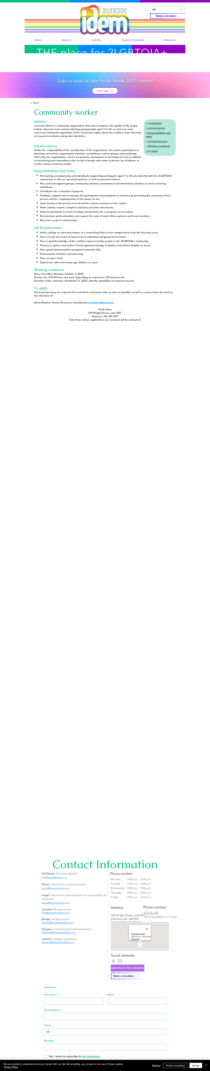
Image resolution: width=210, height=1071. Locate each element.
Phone (47, 1025)
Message (49, 1040)
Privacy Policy (11, 1067)
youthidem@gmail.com (101, 302)
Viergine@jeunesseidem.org (58, 932)
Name (110, 994)
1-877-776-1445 (152, 916)
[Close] (206, 1065)
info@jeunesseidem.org (56, 912)
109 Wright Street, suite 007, (128, 915)
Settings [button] (156, 1065)
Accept (195, 1065)
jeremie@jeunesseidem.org (58, 942)
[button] (66, 40)
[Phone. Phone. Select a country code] (49, 1032)
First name (50, 994)
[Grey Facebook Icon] (113, 961)
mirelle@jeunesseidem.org (58, 922)
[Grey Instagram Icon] (119, 961)
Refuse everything (175, 1065)
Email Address (52, 1010)
